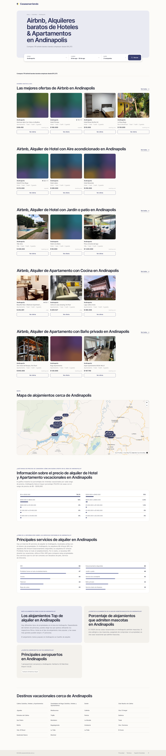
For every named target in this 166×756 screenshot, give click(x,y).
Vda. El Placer (21, 730)
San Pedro (20, 720)
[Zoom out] (146, 405)
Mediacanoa (54, 710)
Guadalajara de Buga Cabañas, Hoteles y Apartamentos (64, 704)
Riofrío (19, 725)
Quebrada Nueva (22, 735)
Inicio (28, 14)
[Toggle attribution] (147, 453)
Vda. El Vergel (122, 710)
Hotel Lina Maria (55, 244)
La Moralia (87, 720)
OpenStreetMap (141, 453)
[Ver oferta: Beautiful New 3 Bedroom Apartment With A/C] (32, 287)
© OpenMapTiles (127, 453)
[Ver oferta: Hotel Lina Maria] (66, 227)
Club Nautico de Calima (125, 703)
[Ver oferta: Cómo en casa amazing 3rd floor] (66, 287)
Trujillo (53, 715)
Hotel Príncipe (54, 122)
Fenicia (86, 715)
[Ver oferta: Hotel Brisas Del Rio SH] (100, 105)
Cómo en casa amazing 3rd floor (60, 305)
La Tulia (53, 730)
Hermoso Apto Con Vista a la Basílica (28, 122)
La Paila (86, 730)
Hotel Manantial (89, 183)
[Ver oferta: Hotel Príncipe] (66, 105)
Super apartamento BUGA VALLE (94, 365)
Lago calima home (89, 305)
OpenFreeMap (118, 453)
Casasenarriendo (29, 4)
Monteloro (54, 720)
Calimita (86, 710)
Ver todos (145, 89)
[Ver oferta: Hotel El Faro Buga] (32, 166)
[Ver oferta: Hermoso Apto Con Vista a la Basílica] (32, 105)
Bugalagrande (55, 725)
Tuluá (120, 720)
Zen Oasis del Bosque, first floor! (27, 365)
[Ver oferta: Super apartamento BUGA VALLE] (100, 348)
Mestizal (53, 735)
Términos (129, 753)
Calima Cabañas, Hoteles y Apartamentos (30, 703)
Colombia (34, 14)
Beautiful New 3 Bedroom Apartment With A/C (31, 305)
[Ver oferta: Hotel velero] (66, 166)
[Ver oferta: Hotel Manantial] (100, 166)
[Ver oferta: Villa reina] (32, 227)
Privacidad (121, 753)
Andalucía (87, 725)
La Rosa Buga (122, 122)
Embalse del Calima (23, 715)
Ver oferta (32, 132)
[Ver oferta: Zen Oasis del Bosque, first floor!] (32, 348)
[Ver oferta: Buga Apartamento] (66, 348)
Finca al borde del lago (91, 244)
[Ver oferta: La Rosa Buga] (133, 105)
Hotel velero (54, 183)
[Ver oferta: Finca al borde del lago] (100, 227)
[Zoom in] (146, 402)
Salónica (121, 715)
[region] (83, 427)
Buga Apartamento (56, 365)
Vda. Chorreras (123, 725)
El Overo (121, 730)
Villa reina (20, 244)
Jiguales (19, 710)
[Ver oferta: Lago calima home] (100, 287)
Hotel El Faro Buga (22, 183)
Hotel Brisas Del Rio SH (91, 122)
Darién (86, 703)
